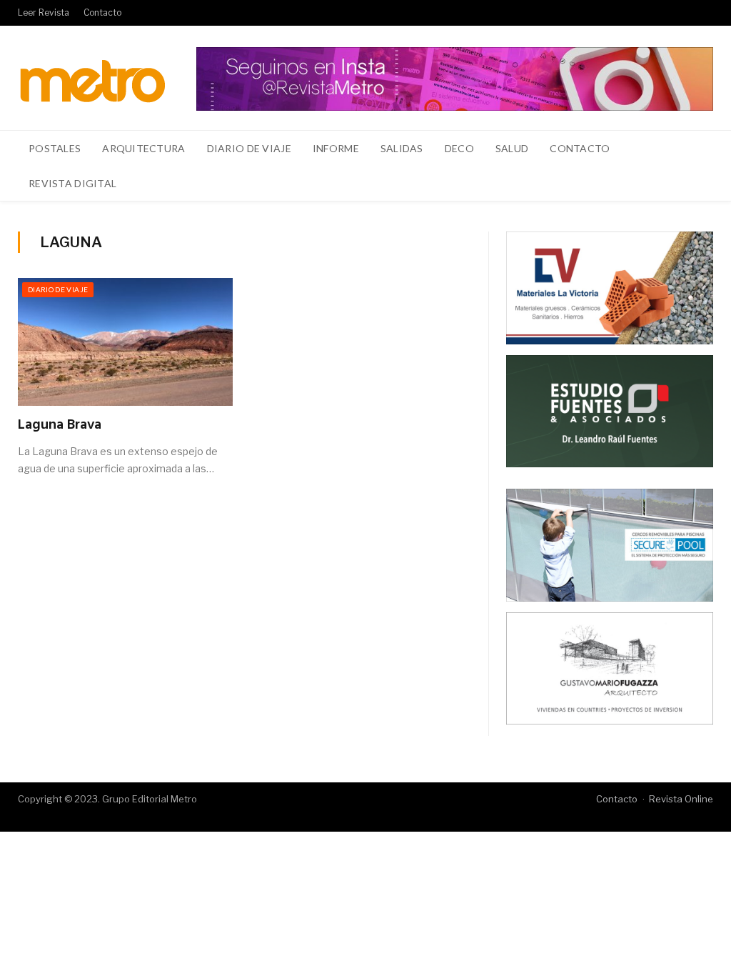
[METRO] (92, 77)
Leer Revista (43, 12)
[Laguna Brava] (125, 342)
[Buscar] (694, 183)
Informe (336, 148)
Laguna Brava (59, 425)
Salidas (401, 148)
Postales (55, 148)
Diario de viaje (249, 148)
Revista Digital (72, 183)
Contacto (102, 12)
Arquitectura (143, 148)
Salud (511, 148)
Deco (459, 148)
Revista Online (681, 799)
